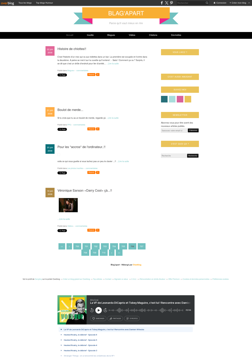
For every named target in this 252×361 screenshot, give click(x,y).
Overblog (137, 264)
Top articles (97, 279)
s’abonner (100, 318)
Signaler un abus (121, 279)
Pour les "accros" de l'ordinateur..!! (81, 146)
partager (117, 318)
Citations (153, 34)
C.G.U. (134, 279)
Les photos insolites (75, 168)
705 (123, 246)
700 (77, 246)
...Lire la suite (112, 63)
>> (119, 252)
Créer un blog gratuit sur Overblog (76, 279)
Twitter (172, 99)
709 (94, 252)
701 (86, 246)
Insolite (90, 34)
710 (103, 252)
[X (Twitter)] (166, 3)
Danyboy (38, 279)
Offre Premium (174, 279)
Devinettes (176, 34)
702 (95, 246)
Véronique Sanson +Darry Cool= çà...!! (84, 190)
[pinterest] (171, 3)
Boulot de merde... (70, 109)
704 (114, 246)
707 (141, 246)
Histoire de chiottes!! (71, 48)
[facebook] (162, 3)
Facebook (164, 99)
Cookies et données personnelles (196, 279)
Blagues (111, 34)
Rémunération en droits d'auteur (152, 279)
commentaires (82, 70)
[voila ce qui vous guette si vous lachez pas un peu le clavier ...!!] (58, 155)
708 (85, 252)
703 (105, 246)
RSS (188, 99)
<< (62, 246)
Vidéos (132, 34)
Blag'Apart (126, 12)
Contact (180, 99)
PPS (69, 124)
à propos (134, 318)
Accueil (69, 34)
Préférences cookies (220, 279)
